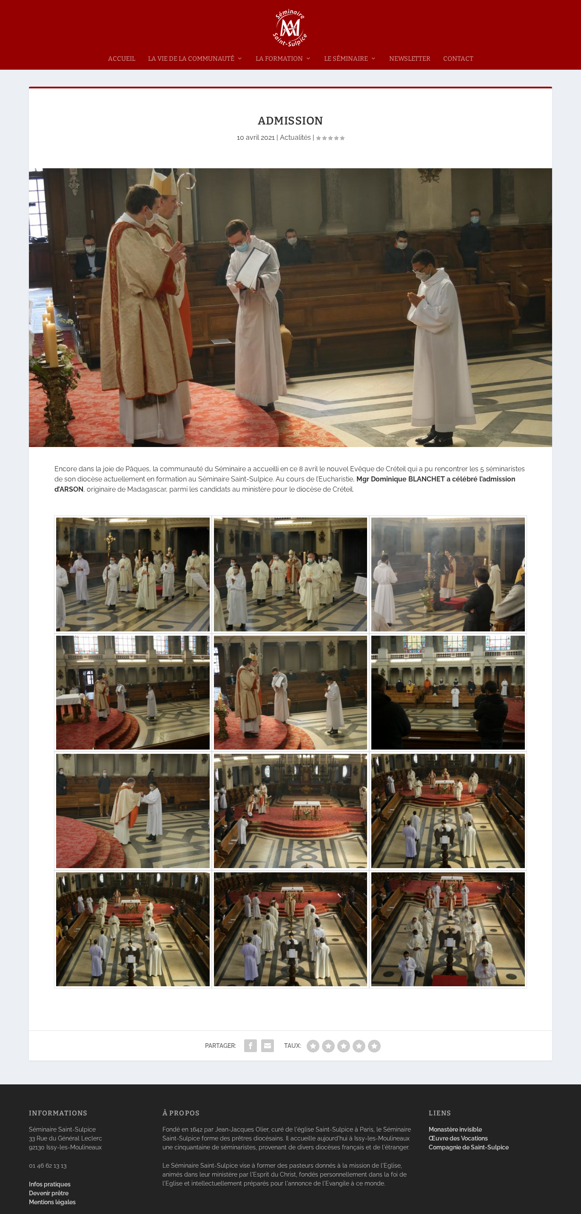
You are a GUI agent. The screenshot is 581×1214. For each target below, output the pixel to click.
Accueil (121, 58)
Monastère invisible (455, 1129)
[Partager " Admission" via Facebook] (250, 1045)
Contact (458, 58)
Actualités (295, 137)
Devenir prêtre (48, 1193)
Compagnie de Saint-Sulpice (469, 1147)
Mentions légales (52, 1202)
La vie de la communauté (191, 58)
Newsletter (409, 58)
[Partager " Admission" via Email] (267, 1045)
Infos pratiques (50, 1184)
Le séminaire (346, 58)
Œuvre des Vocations (458, 1138)
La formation (279, 58)
